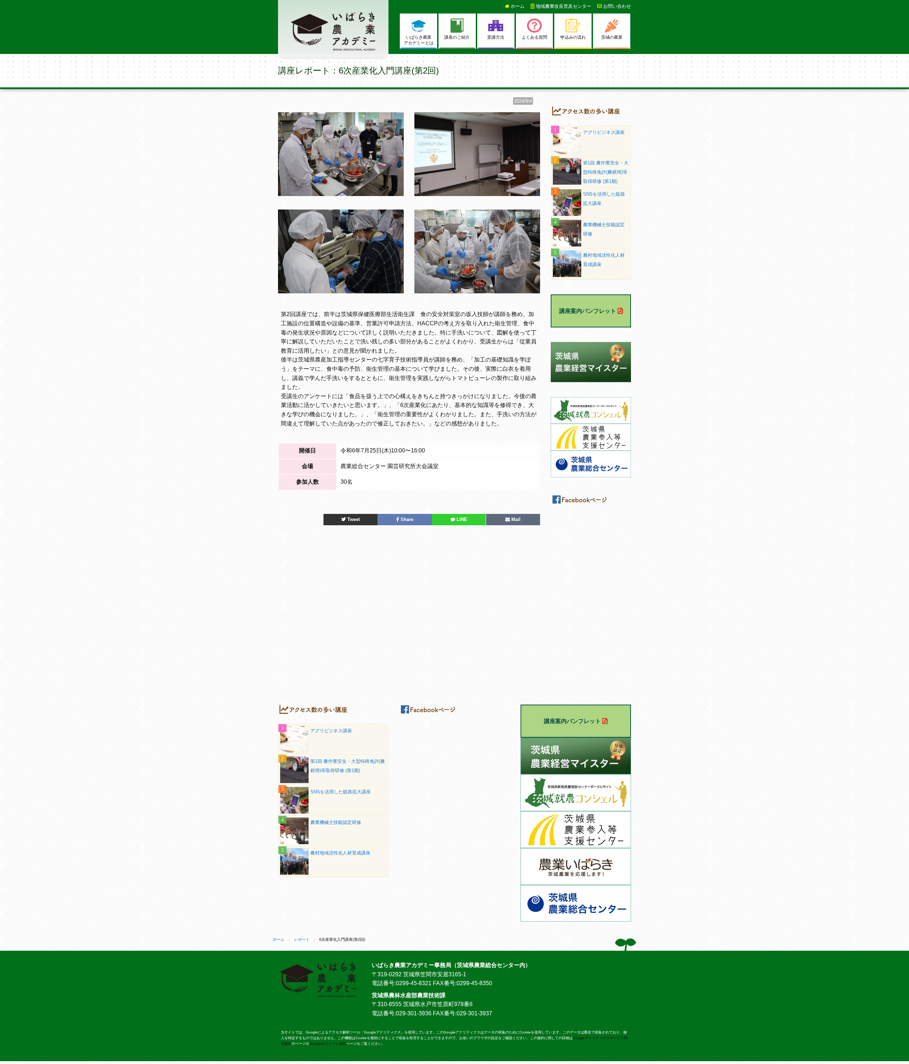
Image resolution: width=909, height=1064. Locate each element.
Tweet (353, 519)
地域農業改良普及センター (562, 6)
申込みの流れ (573, 37)
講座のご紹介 (457, 37)
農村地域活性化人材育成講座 (340, 853)
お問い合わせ (616, 6)
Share (406, 519)
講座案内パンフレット (587, 311)
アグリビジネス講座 (604, 132)
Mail (515, 519)
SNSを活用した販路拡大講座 (340, 791)
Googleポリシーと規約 (327, 1044)
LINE (461, 519)
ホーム (516, 6)
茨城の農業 (611, 37)
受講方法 (495, 37)
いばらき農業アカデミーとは (419, 40)
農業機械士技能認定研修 (335, 822)
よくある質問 (534, 37)
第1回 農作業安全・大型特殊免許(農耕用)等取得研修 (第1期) (605, 172)
